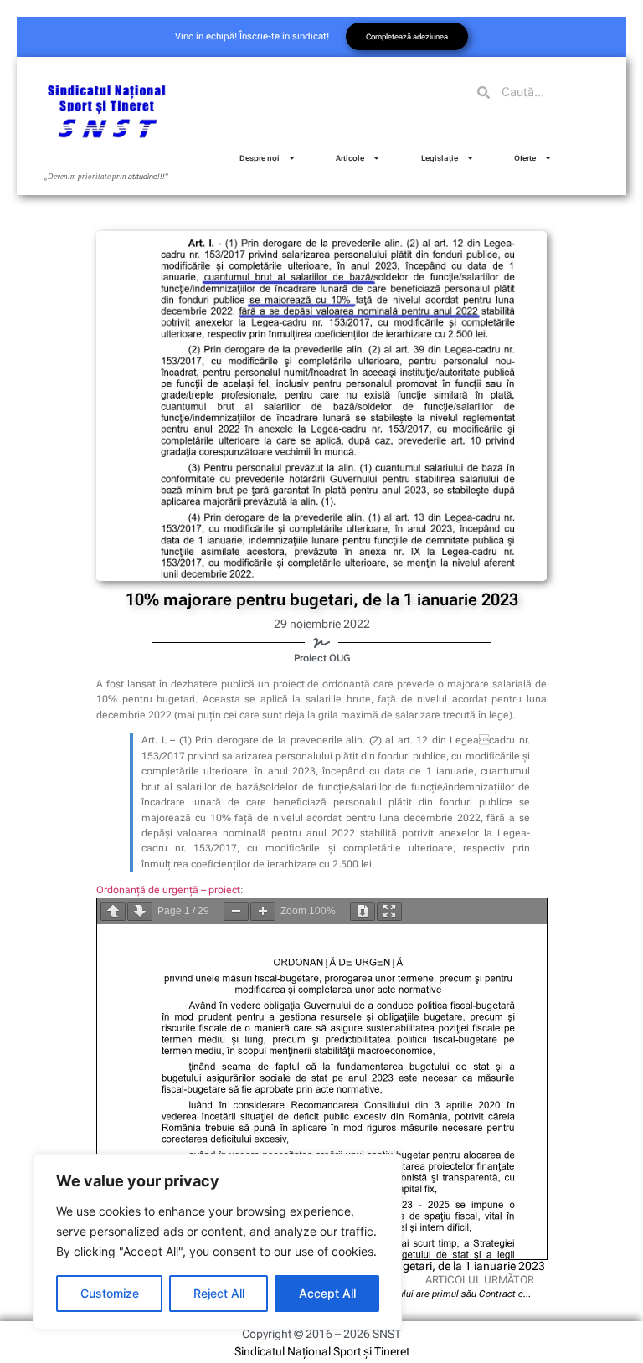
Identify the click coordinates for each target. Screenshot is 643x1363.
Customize (109, 1293)
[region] (217, 1242)
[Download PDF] (362, 911)
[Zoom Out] (236, 911)
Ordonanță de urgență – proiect (168, 890)
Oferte (525, 157)
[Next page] (139, 911)
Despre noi (259, 157)
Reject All (218, 1293)
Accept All (327, 1293)
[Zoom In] (262, 911)
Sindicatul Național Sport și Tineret (321, 1351)
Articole (350, 157)
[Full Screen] (389, 911)
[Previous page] (113, 911)
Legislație (439, 157)
